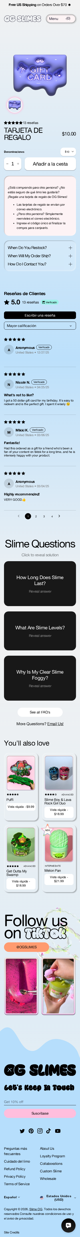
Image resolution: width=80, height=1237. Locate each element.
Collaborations (51, 1163)
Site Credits (11, 1232)
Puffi (9, 800)
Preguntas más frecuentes (15, 1151)
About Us (47, 1148)
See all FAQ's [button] (40, 712)
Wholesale (48, 1179)
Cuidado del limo (17, 1161)
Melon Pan (52, 870)
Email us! (55, 723)
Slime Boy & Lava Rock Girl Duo (57, 801)
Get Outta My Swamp (16, 873)
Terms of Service (17, 1184)
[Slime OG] (22, 18)
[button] (53, 18)
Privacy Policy (15, 1176)
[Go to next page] (60, 516)
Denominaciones (14, 151)
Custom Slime (51, 1171)
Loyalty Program (52, 1156)
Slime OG (35, 1209)
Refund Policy (14, 1169)
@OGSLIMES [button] (26, 947)
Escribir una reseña (40, 315)
